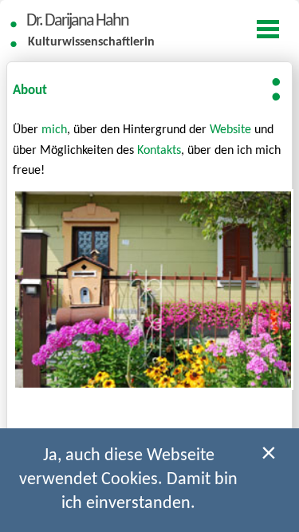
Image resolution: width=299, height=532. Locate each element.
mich (54, 130)
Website (230, 130)
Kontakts (159, 150)
